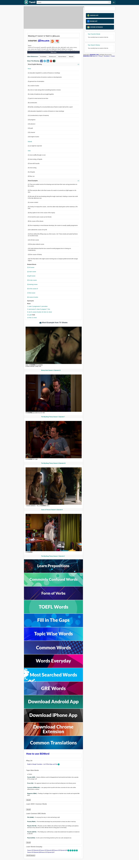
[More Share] (54, 61)
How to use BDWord (37, 753)
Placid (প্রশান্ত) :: (31, 837)
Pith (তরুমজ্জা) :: (31, 817)
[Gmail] (51, 61)
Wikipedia (71, 56)
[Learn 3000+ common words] (53, 653)
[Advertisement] (53, 17)
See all (28, 799)
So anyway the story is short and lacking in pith (43, 817)
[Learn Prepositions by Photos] (53, 572)
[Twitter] (45, 61)
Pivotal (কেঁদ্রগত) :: (32, 821)
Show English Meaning (53, 64)
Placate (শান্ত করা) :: (32, 825)
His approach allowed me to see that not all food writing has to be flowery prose (51, 783)
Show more (53, 52)
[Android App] (53, 708)
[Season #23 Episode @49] (73, 851)
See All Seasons (31, 855)
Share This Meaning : (33, 61)
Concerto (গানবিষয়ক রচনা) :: (34, 787)
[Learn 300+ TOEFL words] (53, 613)
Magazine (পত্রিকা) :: (32, 793)
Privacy (101, 56)
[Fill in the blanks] (53, 626)
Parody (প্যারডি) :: (32, 777)
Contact (113, 56)
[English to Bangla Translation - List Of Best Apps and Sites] (59, 764)
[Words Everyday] (53, 667)
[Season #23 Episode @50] (71, 851)
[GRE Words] (53, 694)
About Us (94, 56)
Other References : (33, 56)
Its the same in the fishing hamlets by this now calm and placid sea (49, 837)
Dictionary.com (52, 56)
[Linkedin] (48, 61)
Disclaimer (106, 56)
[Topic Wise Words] (53, 640)
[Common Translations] (53, 749)
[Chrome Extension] (53, 735)
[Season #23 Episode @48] (75, 851)
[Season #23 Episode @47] (77, 851)
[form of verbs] (53, 599)
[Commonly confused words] (53, 586)
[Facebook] (42, 61)
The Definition (43, 56)
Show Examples (53, 180)
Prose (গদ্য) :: (31, 783)
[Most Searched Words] (53, 681)
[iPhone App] (53, 721)
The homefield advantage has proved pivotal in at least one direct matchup (51, 821)
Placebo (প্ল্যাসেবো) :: (32, 831)
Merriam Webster (62, 56)
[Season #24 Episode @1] (69, 851)
